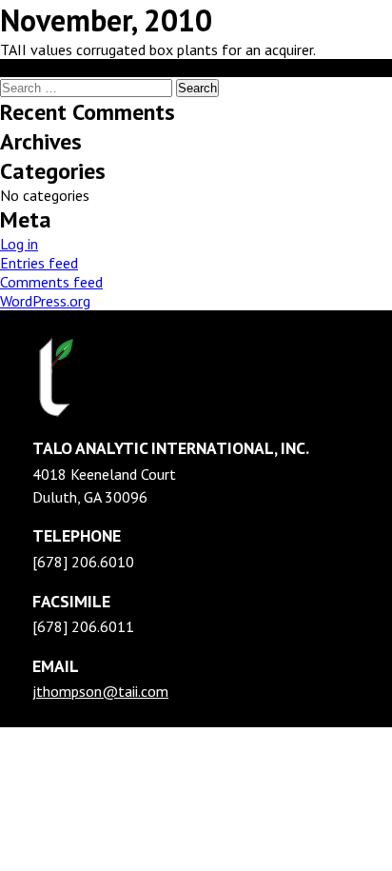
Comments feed (51, 281)
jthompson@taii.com (100, 691)
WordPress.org (45, 300)
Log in (19, 243)
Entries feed (39, 262)
